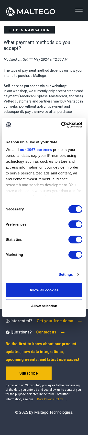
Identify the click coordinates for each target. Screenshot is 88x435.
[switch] (75, 224)
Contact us (46, 332)
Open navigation (31, 30)
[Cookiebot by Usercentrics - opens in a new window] (62, 125)
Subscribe (28, 373)
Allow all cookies (44, 290)
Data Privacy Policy (50, 399)
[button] (78, 9)
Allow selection (44, 306)
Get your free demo (55, 321)
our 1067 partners (36, 150)
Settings (66, 274)
